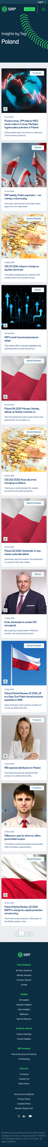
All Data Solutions (24, 971)
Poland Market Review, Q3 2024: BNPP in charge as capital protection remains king (23, 910)
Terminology (24, 1059)
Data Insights (24, 1009)
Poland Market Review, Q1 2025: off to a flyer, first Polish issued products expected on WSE (23, 696)
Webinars (24, 1014)
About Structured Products (24, 1054)
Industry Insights (24, 1005)
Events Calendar (24, 1034)
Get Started (29, 9)
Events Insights (24, 1039)
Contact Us (24, 1079)
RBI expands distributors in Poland (22, 768)
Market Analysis (24, 975)
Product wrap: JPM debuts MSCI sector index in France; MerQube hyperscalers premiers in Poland (21, 124)
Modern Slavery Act (24, 1108)
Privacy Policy (24, 1099)
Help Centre (24, 1084)
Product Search (24, 980)
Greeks (24, 985)
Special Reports (24, 1019)
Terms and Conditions (24, 1094)
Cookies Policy (24, 1104)
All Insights (24, 1000)
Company (24, 1074)
